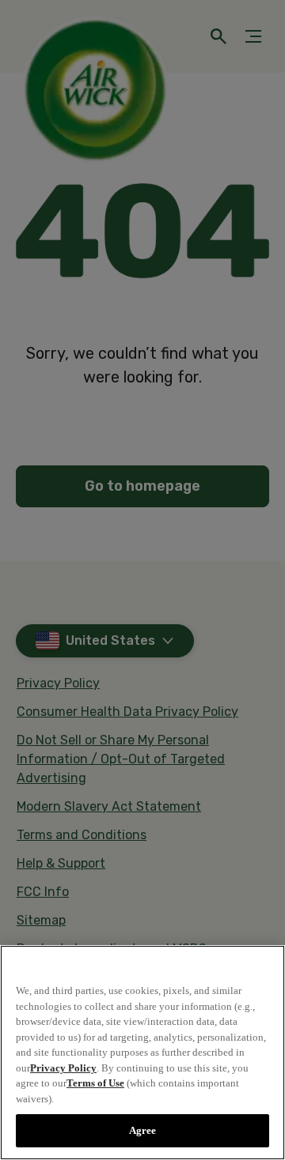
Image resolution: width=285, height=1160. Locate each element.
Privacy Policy (63, 1068)
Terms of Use (95, 1083)
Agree (143, 1130)
